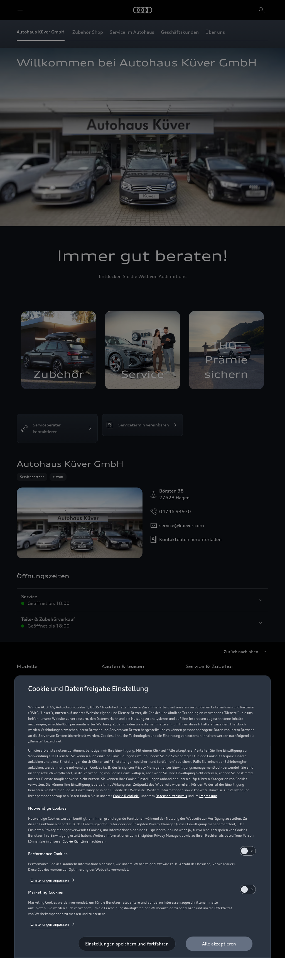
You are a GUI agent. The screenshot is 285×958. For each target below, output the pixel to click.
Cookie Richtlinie (126, 796)
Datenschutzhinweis (171, 796)
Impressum (208, 796)
